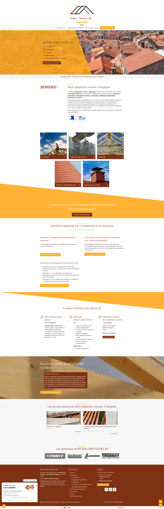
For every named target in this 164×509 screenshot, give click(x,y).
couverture (95, 96)
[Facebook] (106, 489)
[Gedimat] (74, 456)
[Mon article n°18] (100, 418)
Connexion (120, 507)
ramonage (92, 92)
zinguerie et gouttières (107, 96)
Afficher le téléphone (109, 333)
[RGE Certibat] (82, 118)
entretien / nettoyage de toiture (79, 96)
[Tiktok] (110, 489)
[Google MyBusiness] (114, 489)
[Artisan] (72, 118)
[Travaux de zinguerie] (64, 418)
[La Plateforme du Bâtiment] (110, 456)
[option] (65, 378)
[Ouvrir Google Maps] (160, 505)
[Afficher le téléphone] (160, 501)
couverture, (78, 92)
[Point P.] (55, 456)
